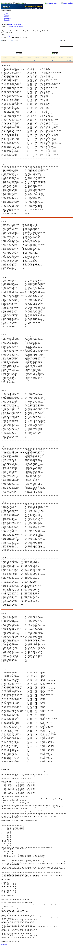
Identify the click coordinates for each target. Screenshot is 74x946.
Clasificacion (21, 60)
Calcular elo (7, 18)
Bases (53, 60)
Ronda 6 (45, 57)
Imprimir (69, 60)
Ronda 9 (69, 57)
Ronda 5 (37, 57)
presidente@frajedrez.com (8, 36)
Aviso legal (4, 944)
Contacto (6, 20)
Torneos (6, 15)
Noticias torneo (16, 24)
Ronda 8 (61, 57)
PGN (8, 26)
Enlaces (6, 16)
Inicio (6, 13)
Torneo (10, 24)
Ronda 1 (5, 57)
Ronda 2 (13, 57)
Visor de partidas (18, 26)
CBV (11, 26)
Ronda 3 (21, 57)
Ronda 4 (29, 57)
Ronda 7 (53, 57)
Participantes (37, 60)
